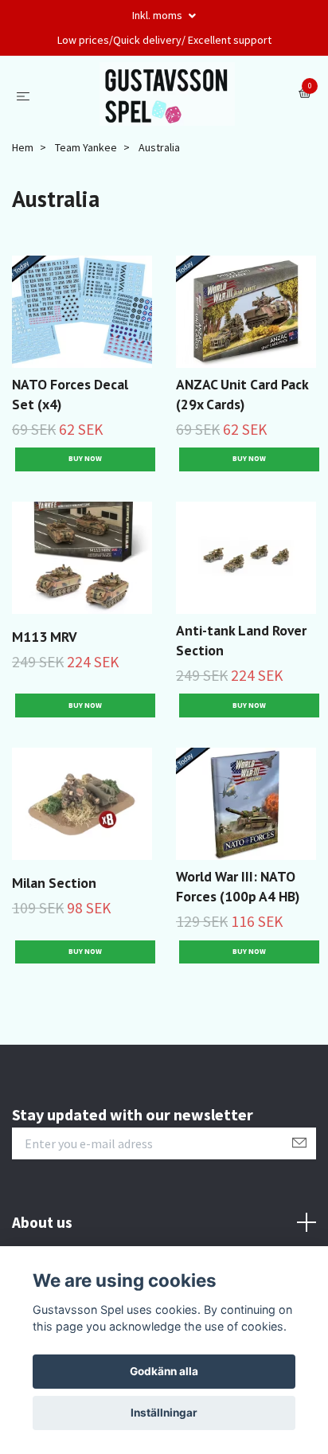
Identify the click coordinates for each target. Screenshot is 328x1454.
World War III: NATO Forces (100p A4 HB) (237, 886)
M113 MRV (44, 636)
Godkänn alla (164, 1371)
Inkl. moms (158, 15)
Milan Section (54, 883)
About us (42, 1222)
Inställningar (164, 1412)
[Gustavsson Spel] (168, 94)
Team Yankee (86, 147)
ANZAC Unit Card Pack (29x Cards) (242, 394)
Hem (22, 147)
